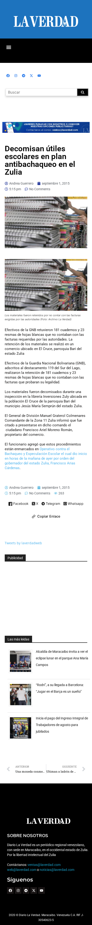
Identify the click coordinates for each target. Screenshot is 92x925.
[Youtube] (39, 75)
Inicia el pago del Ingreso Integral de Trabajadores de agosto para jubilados (62, 724)
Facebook (20, 504)
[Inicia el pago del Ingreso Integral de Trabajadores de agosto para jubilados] (22, 739)
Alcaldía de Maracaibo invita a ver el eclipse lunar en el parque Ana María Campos (62, 658)
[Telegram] (23, 75)
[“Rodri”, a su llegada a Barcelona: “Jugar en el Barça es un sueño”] (22, 706)
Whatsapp (75, 504)
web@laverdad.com (21, 870)
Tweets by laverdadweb (23, 543)
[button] (9, 47)
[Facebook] (8, 75)
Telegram (52, 504)
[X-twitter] (31, 75)
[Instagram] (16, 75)
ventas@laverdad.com (44, 865)
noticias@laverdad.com (57, 870)
